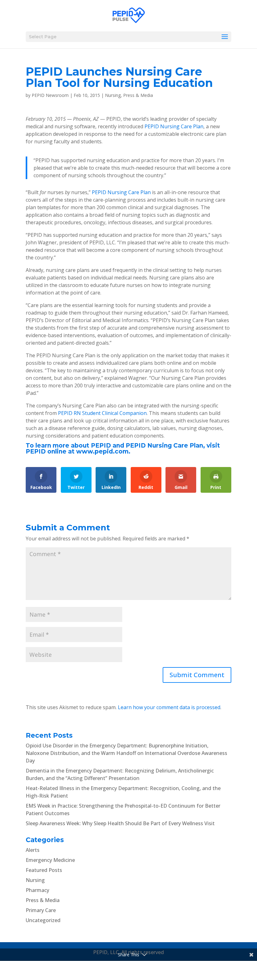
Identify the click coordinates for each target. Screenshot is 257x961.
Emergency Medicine (50, 860)
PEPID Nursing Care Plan (173, 126)
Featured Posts (44, 870)
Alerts (32, 850)
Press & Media (138, 95)
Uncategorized (43, 920)
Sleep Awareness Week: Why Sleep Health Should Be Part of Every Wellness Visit (120, 823)
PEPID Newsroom (50, 95)
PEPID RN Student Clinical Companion (102, 413)
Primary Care (41, 910)
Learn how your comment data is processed (169, 707)
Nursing (113, 95)
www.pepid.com (102, 451)
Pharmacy (37, 890)
